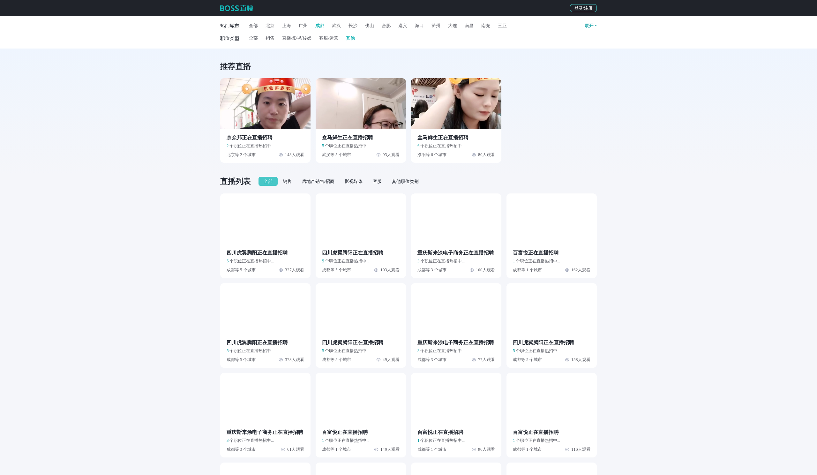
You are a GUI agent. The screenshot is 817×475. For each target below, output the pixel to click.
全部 (253, 25)
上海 (286, 25)
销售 (270, 38)
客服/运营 (328, 38)
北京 (270, 25)
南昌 (469, 25)
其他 (350, 38)
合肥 (386, 25)
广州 (303, 25)
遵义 (402, 25)
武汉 (336, 25)
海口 (419, 25)
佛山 (369, 25)
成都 (319, 25)
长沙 (353, 25)
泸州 (435, 25)
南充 (485, 25)
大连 (452, 25)
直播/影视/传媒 (296, 38)
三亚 (502, 25)
